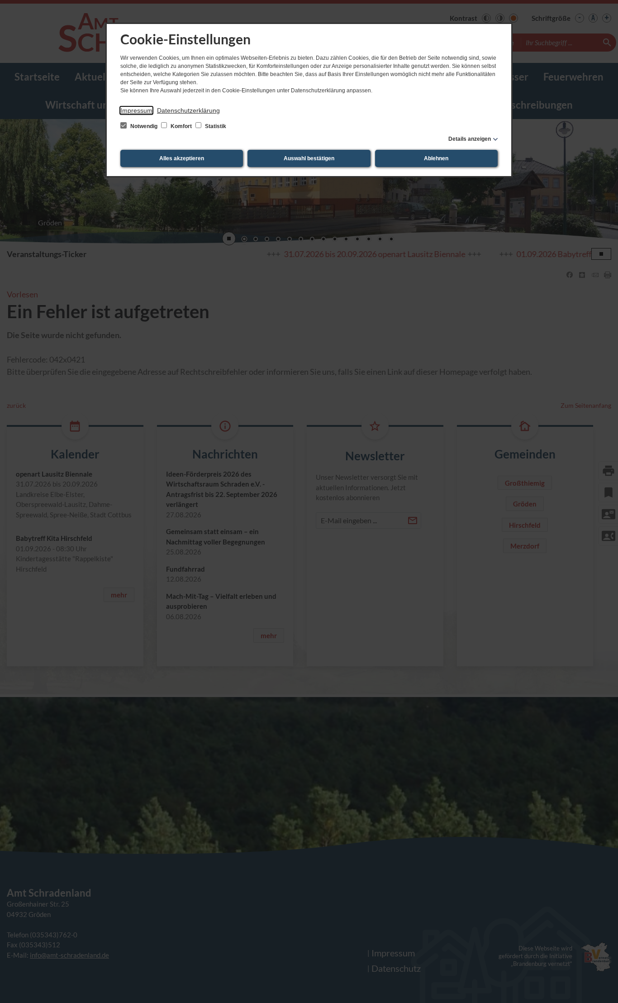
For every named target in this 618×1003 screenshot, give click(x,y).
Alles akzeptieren (181, 158)
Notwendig (144, 126)
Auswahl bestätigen (309, 158)
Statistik (215, 126)
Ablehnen (436, 158)
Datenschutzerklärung (188, 110)
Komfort (181, 126)
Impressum (136, 110)
